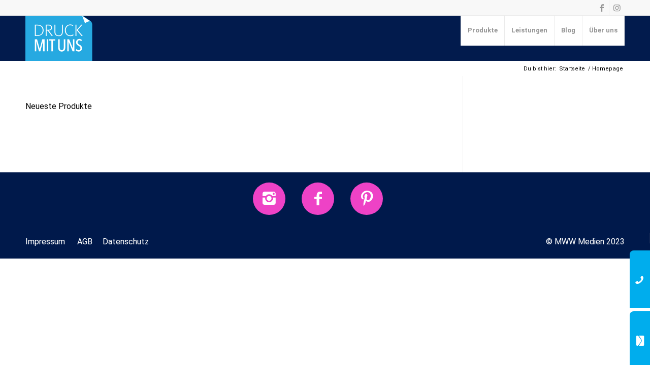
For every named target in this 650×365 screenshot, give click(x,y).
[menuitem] (483, 30)
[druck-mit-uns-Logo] (58, 38)
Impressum (45, 241)
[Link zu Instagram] (617, 7)
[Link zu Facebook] (601, 7)
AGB (84, 241)
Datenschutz (126, 241)
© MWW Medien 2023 (585, 241)
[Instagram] (269, 198)
